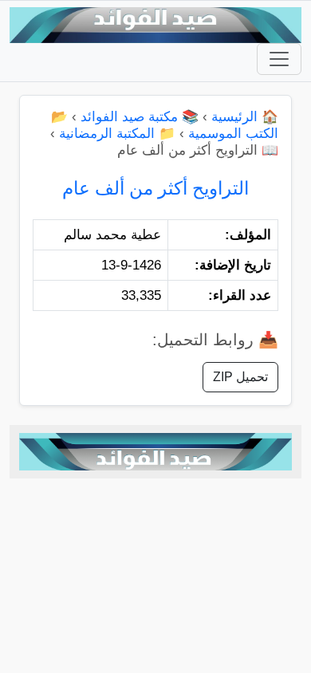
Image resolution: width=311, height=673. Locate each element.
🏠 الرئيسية (244, 116)
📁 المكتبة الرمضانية (117, 133)
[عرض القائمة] (279, 59)
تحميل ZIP (240, 377)
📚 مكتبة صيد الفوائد (140, 116)
